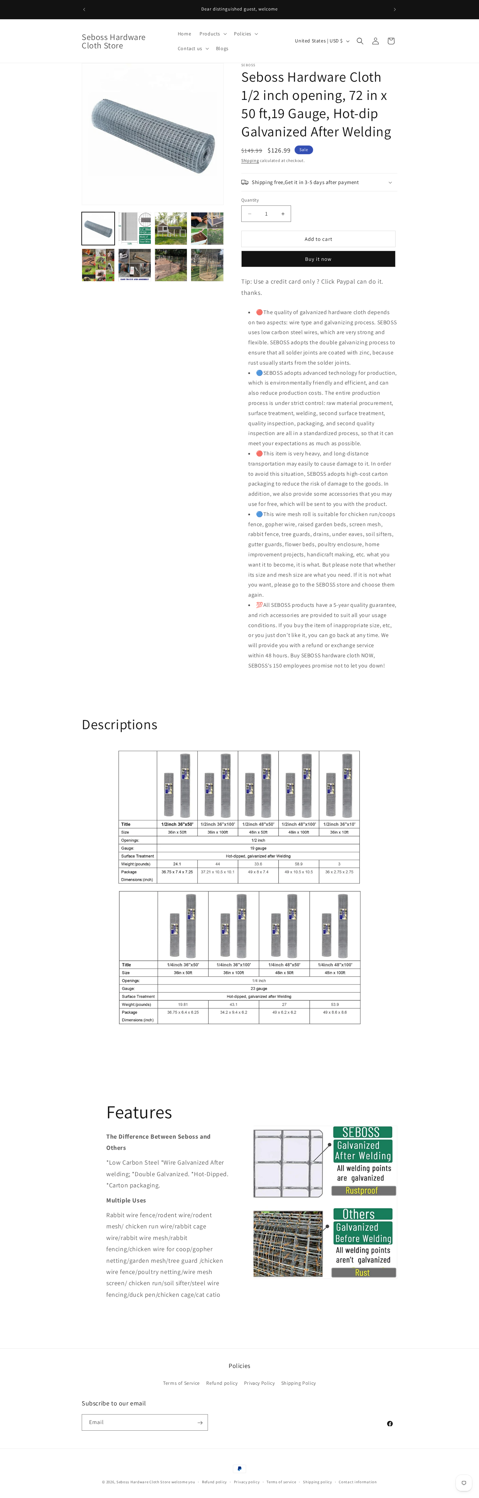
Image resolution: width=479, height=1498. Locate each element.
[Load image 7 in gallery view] (171, 265)
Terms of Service (181, 1382)
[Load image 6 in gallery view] (134, 265)
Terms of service (281, 1481)
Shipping (250, 160)
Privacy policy (247, 1481)
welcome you (183, 1481)
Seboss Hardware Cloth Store (143, 1481)
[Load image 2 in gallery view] (134, 228)
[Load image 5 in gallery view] (98, 265)
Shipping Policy (298, 1382)
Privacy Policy (259, 1382)
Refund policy (221, 1382)
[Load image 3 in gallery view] (171, 228)
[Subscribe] (200, 1423)
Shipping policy (317, 1481)
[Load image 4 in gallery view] (207, 228)
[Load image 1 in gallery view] (98, 228)
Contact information (358, 1481)
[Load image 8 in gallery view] (207, 265)
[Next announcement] (395, 9)
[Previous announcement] (84, 9)
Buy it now (318, 259)
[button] (212, 33)
